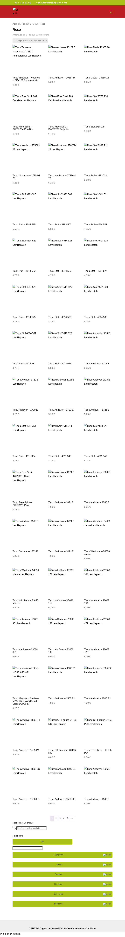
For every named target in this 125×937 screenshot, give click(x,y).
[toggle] (107, 855)
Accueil (16, 24)
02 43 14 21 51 (23, 2)
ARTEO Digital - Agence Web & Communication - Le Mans (63, 928)
